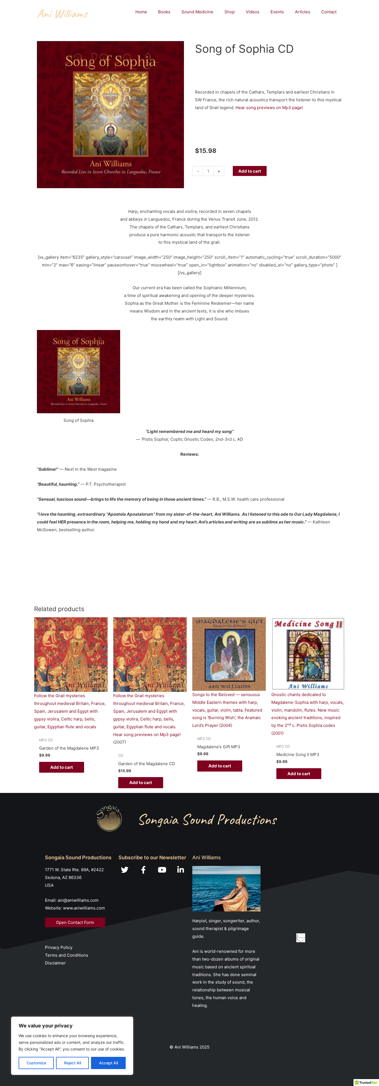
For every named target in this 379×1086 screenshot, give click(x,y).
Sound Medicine (197, 11)
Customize (36, 1062)
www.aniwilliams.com (84, 908)
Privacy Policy (58, 947)
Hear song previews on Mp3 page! (269, 107)
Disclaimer (55, 963)
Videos (252, 11)
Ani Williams (62, 13)
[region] (72, 1046)
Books (164, 11)
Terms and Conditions (66, 955)
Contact (329, 11)
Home (141, 11)
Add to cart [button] (61, 767)
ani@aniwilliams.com (78, 900)
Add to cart (249, 171)
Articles (302, 11)
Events (277, 11)
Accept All (108, 1062)
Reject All (72, 1062)
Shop (229, 11)
